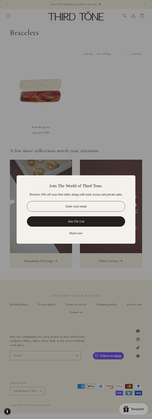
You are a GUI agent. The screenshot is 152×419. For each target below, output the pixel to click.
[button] (7, 411)
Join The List (76, 221)
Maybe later (76, 233)
